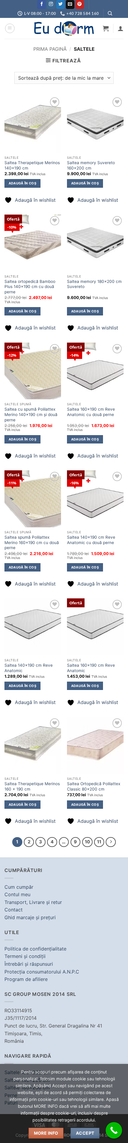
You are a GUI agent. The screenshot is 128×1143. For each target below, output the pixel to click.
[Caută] (110, 13)
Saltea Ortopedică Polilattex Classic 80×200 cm (93, 786)
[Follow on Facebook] (41, 4)
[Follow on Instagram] (51, 4)
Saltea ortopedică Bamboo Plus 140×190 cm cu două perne (29, 286)
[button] (10, 28)
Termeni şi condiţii (25, 956)
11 (99, 842)
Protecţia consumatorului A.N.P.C (41, 972)
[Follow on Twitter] (60, 4)
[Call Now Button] (114, 1130)
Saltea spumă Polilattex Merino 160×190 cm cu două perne (31, 542)
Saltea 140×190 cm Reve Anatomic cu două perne (91, 540)
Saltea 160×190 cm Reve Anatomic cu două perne (91, 412)
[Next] (111, 842)
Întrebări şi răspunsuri (28, 964)
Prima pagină (50, 49)
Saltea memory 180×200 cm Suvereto (94, 284)
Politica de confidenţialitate (35, 949)
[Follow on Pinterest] (79, 4)
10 (87, 842)
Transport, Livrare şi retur (33, 902)
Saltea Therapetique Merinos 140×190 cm (32, 165)
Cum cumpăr (18, 887)
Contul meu (17, 894)
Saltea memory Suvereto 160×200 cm (91, 165)
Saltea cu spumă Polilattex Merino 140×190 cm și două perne (30, 414)
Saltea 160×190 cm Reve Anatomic (91, 668)
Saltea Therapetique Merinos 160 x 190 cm (32, 786)
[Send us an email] (70, 4)
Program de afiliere (26, 979)
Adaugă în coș (22, 183)
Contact (13, 910)
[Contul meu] (121, 28)
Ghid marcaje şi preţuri (30, 917)
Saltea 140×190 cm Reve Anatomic (28, 668)
